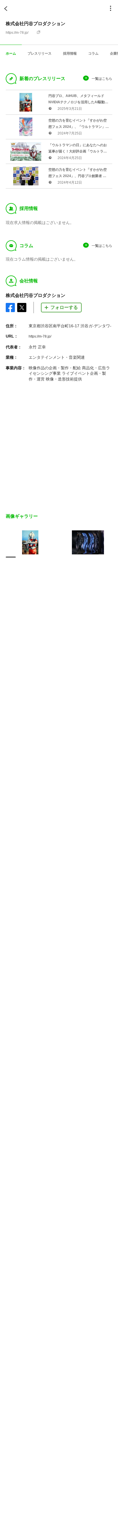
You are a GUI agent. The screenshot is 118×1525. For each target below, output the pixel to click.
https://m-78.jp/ (17, 33)
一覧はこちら (102, 79)
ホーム (11, 53)
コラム (93, 53)
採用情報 (70, 53)
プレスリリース (39, 53)
